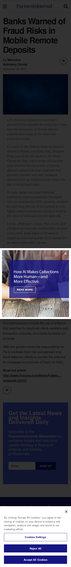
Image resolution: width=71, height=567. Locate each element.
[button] (65, 253)
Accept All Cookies (35, 559)
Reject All (35, 548)
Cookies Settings (35, 537)
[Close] (66, 511)
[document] (35, 283)
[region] (35, 536)
